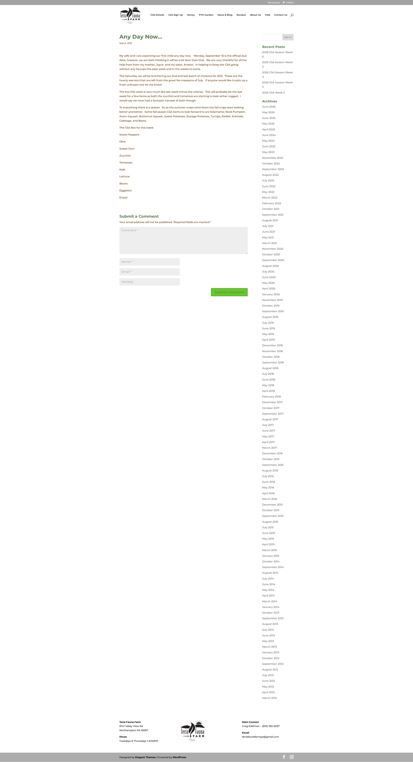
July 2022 (268, 180)
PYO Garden (206, 15)
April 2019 (268, 339)
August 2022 (270, 174)
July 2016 (268, 476)
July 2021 (268, 226)
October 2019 (270, 305)
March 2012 (269, 697)
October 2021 (270, 208)
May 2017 (268, 436)
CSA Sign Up (175, 15)
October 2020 (271, 254)
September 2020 (273, 260)
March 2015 (269, 550)
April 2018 (268, 390)
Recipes (241, 15)
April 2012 (268, 692)
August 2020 (270, 265)
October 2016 (270, 459)
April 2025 (268, 129)
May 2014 (268, 589)
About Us (255, 15)
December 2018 (272, 345)
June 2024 (269, 135)
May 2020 (268, 282)
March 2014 (269, 601)
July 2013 (268, 629)
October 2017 (270, 408)
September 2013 (272, 618)
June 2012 (268, 680)
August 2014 (270, 572)
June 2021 (268, 231)
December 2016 (272, 453)
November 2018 (272, 351)
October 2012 (270, 658)
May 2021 (268, 237)
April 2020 (268, 288)
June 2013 (268, 635)
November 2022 (272, 157)
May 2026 (268, 112)
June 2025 (268, 118)
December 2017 (272, 402)
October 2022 (271, 163)
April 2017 (268, 442)
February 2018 (271, 396)
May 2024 (268, 140)
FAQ (267, 15)
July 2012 (268, 675)
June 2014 (268, 584)
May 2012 (268, 686)
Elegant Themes (145, 757)
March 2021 (269, 243)
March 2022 (269, 197)
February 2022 (271, 203)
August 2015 (270, 521)
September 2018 (273, 362)
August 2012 (270, 669)
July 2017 (268, 425)
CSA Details (157, 15)
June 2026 (269, 106)
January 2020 (271, 294)
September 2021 (272, 214)
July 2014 (268, 578)
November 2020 (272, 248)
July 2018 (268, 373)
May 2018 (268, 385)
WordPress (179, 757)
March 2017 (269, 447)
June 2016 (268, 481)
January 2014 (270, 607)
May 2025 (268, 123)
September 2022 (273, 169)
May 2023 (268, 152)
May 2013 (268, 641)
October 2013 (270, 612)
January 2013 (270, 652)
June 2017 (268, 430)
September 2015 (272, 515)
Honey (191, 15)
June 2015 (268, 533)
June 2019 (268, 328)
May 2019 (268, 334)
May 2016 (268, 487)
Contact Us (280, 15)
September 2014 (273, 567)
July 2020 (268, 271)
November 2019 (272, 300)
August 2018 (270, 368)
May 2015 (268, 538)
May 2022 (268, 191)
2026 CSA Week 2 (273, 92)
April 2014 (268, 595)
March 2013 (269, 646)
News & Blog (225, 15)
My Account (274, 3)
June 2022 (268, 186)
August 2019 (270, 316)
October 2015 (270, 510)
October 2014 (271, 561)
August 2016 (270, 470)
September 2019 (273, 311)
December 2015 (272, 504)
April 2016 (268, 493)
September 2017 (273, 413)
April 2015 (268, 544)
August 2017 (270, 419)
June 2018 (268, 379)
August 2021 (270, 220)
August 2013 (270, 624)
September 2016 (273, 464)
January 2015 (270, 555)
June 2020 (269, 277)
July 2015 (268, 527)
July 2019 (268, 322)
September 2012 (272, 663)
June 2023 (268, 146)
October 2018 (270, 356)
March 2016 (269, 499)
